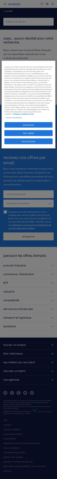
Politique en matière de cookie (23, 114)
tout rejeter (28, 133)
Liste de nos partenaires (13, 117)
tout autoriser (28, 141)
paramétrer (28, 125)
